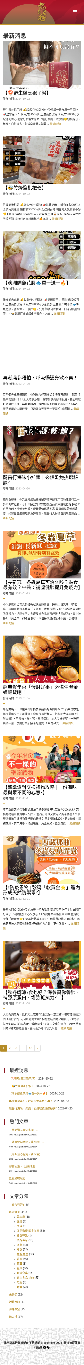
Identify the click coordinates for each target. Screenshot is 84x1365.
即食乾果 (22, 1235)
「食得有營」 (17, 1204)
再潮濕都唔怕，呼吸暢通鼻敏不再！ (31, 1101)
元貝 (19, 1221)
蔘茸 (19, 1263)
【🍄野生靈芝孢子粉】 (23, 1078)
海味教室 (14, 1309)
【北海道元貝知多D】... (23, 1130)
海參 (19, 1245)
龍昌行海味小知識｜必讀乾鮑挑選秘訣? (33, 1108)
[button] (48, 1347)
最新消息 (14, 1212)
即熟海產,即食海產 (28, 1231)
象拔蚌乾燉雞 (17, 1178)
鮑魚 (19, 1287)
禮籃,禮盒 (22, 1254)
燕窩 (19, 1249)
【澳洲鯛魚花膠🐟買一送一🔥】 (28, 1093)
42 (30, 1048)
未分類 (13, 1294)
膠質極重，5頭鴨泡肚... (23, 1166)
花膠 (19, 1259)
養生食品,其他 (25, 1277)
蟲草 (19, 1268)
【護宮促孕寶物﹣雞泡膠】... (26, 1142)
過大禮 (13, 1317)
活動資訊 (14, 1302)
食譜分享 (22, 1273)
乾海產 (21, 1217)
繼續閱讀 (55, 124)
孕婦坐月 (22, 1240)
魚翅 (19, 1282)
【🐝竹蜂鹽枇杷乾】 (21, 1086)
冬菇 (19, 1226)
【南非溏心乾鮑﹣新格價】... (26, 1154)
